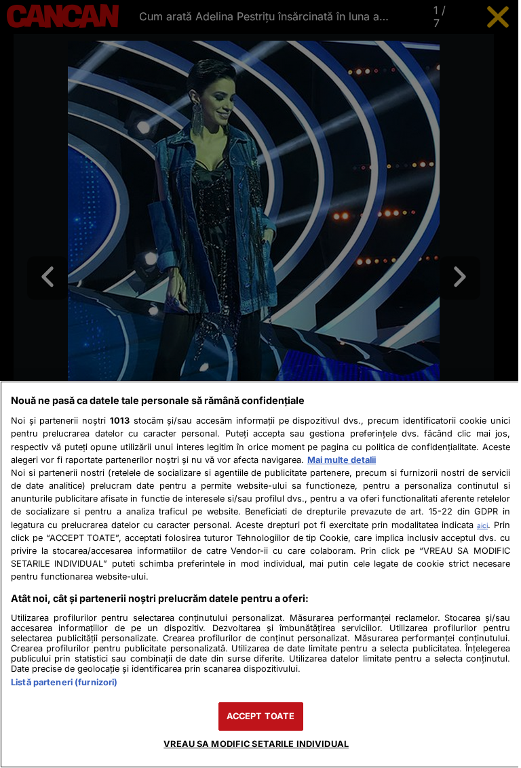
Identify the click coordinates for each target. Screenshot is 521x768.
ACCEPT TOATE (261, 716)
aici (482, 525)
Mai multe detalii (341, 460)
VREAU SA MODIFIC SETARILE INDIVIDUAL (256, 744)
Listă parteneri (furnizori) (64, 682)
